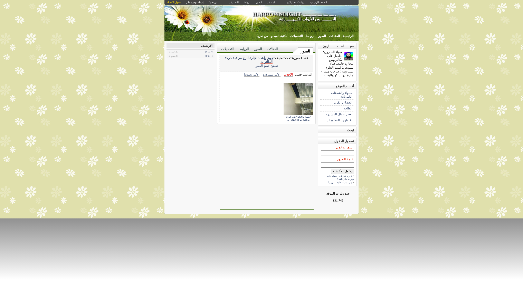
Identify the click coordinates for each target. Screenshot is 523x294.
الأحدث (288, 74)
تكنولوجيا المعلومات (339, 120)
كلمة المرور (345, 159)
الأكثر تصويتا (251, 74)
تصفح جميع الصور (266, 65)
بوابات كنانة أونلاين (296, 2)
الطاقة (348, 108)
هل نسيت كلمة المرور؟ (340, 182)
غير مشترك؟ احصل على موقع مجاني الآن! (340, 177)
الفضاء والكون (343, 102)
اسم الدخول (344, 147)
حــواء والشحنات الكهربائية (341, 94)
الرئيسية (348, 36)
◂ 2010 (190, 51)
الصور (322, 36)
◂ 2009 (190, 55)
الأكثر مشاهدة (271, 74)
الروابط (310, 36)
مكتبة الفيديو (279, 36)
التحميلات (296, 36)
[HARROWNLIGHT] (348, 59)
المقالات (334, 36)
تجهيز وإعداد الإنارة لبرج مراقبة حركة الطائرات (298, 118)
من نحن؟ (262, 36)
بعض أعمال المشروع (339, 114)
